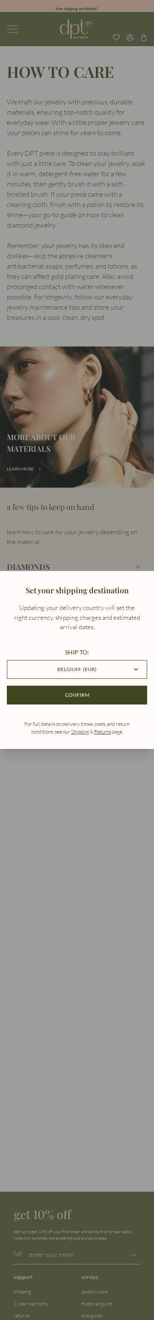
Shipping (80, 731)
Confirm (77, 695)
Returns (102, 731)
